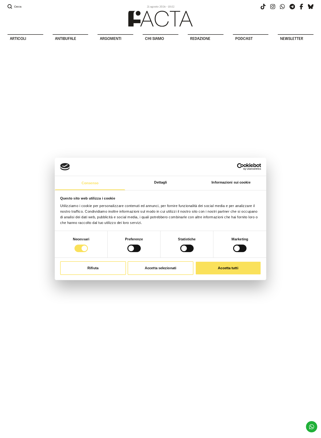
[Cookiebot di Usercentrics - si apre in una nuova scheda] (240, 166)
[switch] (134, 248)
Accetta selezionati (160, 268)
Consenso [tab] (90, 183)
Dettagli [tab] (160, 182)
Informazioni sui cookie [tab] (230, 182)
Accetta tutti (228, 268)
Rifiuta (92, 268)
